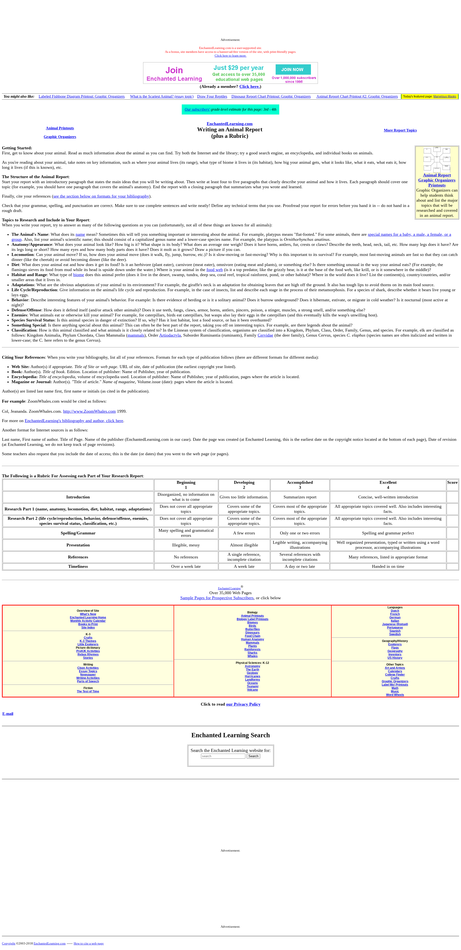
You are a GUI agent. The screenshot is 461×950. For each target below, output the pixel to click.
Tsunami (252, 686)
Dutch (395, 610)
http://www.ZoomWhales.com (89, 411)
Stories (88, 658)
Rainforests (252, 649)
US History (395, 658)
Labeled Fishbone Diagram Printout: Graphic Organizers (82, 96)
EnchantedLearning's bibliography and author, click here (74, 420)
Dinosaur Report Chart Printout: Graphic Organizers (271, 96)
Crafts (88, 637)
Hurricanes (252, 676)
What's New (88, 614)
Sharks (252, 652)
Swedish (395, 634)
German (394, 617)
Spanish (394, 631)
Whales (253, 656)
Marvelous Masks (444, 96)
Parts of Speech (88, 681)
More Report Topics (400, 130)
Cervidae (265, 335)
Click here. (249, 86)
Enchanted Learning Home (88, 617)
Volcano (252, 689)
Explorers (395, 644)
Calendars (395, 671)
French (395, 614)
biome (78, 274)
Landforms (252, 679)
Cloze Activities (88, 668)
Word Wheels (395, 694)
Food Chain (252, 636)
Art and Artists (395, 668)
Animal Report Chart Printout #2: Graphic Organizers (357, 96)
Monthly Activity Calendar (88, 621)
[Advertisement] (230, 20)
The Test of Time (88, 691)
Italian (395, 621)
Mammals (252, 642)
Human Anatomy (252, 639)
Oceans (252, 683)
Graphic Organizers (395, 681)
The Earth (252, 669)
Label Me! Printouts (395, 684)
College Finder (395, 674)
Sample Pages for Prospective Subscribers (217, 597)
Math (395, 688)
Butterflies (252, 629)
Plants (252, 646)
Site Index (88, 627)
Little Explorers (88, 644)
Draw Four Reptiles (212, 96)
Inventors (394, 654)
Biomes (252, 622)
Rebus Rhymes (88, 654)
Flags (395, 647)
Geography (395, 651)
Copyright (8, 943)
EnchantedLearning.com (230, 123)
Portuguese (395, 627)
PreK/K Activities (88, 651)
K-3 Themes (88, 641)
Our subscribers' (197, 109)
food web (214, 269)
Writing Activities (88, 678)
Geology (252, 673)
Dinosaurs (252, 632)
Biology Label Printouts (252, 619)
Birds (252, 626)
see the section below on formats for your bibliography (101, 196)
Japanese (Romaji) (395, 624)
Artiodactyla (170, 335)
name (80, 234)
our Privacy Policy (243, 704)
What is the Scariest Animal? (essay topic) (162, 96)
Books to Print (88, 624)
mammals (135, 335)
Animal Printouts (252, 615)
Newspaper (88, 674)
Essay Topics (88, 671)
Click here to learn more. (231, 55)
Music (395, 691)
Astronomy (252, 666)
